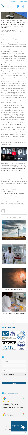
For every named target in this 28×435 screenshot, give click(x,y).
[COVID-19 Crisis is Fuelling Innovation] (14, 278)
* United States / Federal (7, 31)
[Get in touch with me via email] (6, 211)
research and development (6, 204)
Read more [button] (5, 409)
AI (1, 201)
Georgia (14, 31)
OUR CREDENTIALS (9, 327)
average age (6, 43)
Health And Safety (14, 203)
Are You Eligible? (13, 1)
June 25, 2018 (12, 30)
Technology (18, 204)
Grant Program (7, 203)
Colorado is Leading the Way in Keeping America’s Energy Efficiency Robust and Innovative (14, 241)
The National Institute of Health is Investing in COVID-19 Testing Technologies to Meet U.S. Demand (14, 265)
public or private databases (14, 124)
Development (11, 201)
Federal (16, 201)
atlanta (7, 201)
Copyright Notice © (10, 429)
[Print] (4, 34)
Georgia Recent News (21, 31)
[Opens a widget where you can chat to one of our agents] (19, 428)
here (18, 142)
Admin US (4, 30)
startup (13, 204)
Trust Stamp (4, 65)
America (3, 201)
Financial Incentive (21, 201)
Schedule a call (23, 1)
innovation (20, 203)
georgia (2, 203)
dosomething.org (6, 48)
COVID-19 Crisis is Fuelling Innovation (14, 289)
